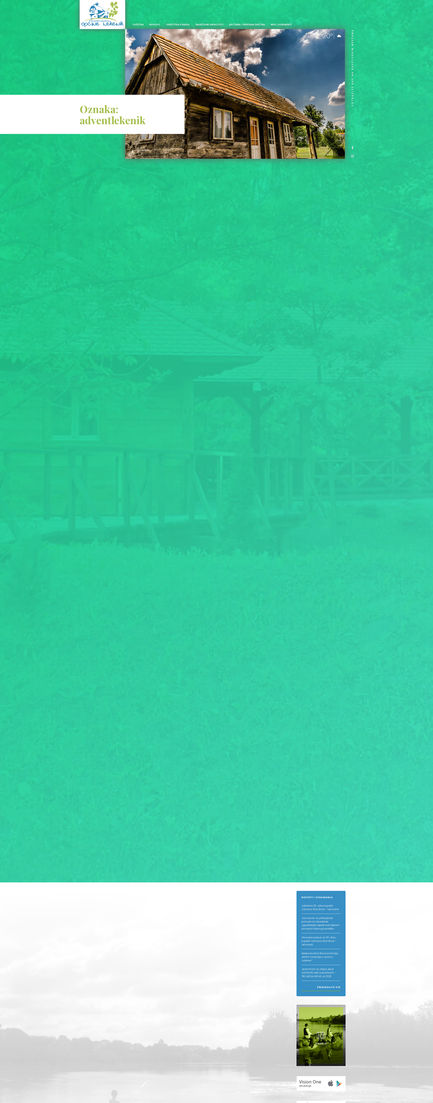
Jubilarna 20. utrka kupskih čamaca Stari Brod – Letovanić (320, 907)
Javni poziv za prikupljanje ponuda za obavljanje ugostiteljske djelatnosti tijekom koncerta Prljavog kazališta (320, 923)
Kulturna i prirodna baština (247, 24)
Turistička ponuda (178, 24)
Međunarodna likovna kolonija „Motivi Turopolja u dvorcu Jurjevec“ (320, 957)
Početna (138, 24)
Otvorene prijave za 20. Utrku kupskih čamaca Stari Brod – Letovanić (319, 941)
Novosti (155, 24)
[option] (235, 94)
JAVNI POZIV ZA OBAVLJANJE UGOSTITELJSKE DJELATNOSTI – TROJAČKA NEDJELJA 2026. (319, 973)
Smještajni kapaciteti (209, 24)
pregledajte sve (328, 987)
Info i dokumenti (281, 24)
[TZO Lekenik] (102, 14)
